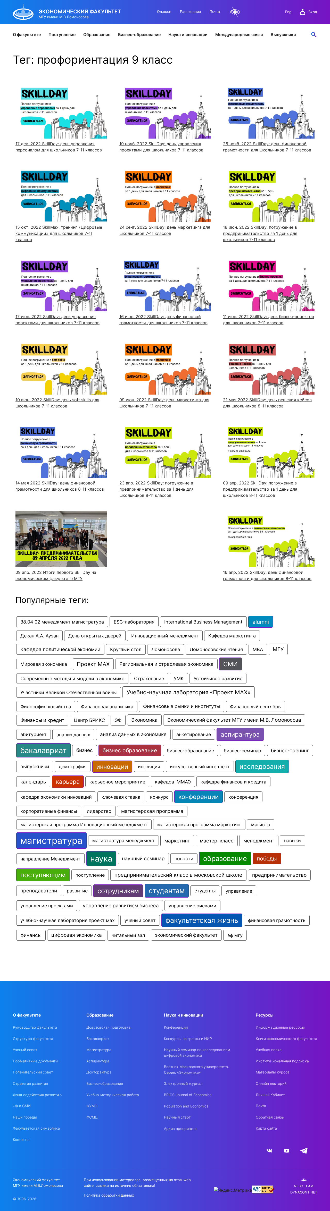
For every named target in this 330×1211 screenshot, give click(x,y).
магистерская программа (152, 811)
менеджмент (258, 841)
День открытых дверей (94, 635)
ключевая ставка (121, 797)
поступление (90, 875)
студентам (167, 890)
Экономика (144, 720)
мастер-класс (217, 841)
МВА (258, 649)
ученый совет (140, 920)
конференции (198, 796)
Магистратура (98, 1049)
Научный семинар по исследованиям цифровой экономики (197, 1052)
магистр (260, 824)
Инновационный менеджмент (165, 635)
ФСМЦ (92, 1117)
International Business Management (203, 622)
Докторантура (99, 1072)
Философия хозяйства (45, 706)
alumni (260, 621)
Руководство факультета (35, 1027)
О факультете (27, 34)
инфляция (149, 766)
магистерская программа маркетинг (199, 824)
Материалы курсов (273, 1072)
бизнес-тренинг (290, 750)
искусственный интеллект (200, 766)
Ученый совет (25, 1049)
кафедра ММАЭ (173, 781)
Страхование (149, 678)
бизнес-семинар (242, 750)
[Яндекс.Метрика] (233, 1190)
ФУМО (91, 1106)
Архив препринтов (180, 1128)
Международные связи (239, 34)
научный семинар (143, 859)
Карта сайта (266, 1128)
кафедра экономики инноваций (56, 797)
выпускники (34, 766)
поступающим (43, 875)
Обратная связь (270, 1117)
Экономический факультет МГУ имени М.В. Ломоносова (234, 720)
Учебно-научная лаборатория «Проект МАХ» (189, 692)
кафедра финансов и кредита (233, 781)
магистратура (51, 840)
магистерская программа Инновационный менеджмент (83, 824)
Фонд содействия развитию (37, 1095)
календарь (33, 781)
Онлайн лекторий (271, 1083)
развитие (77, 890)
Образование (96, 34)
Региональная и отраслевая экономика (166, 664)
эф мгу (235, 935)
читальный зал (128, 935)
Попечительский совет (33, 1072)
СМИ (230, 664)
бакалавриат (43, 750)
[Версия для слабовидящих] (235, 12)
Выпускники (283, 34)
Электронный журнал (183, 1083)
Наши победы (25, 1117)
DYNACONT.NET (303, 1192)
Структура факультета (33, 1038)
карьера (68, 781)
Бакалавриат (97, 1038)
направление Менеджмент (50, 859)
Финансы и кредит (42, 720)
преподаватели (38, 891)
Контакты (21, 1139)
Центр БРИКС (89, 720)
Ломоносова (165, 649)
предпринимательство (279, 875)
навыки (292, 840)
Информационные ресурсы (280, 1027)
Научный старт (177, 1117)
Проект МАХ (93, 664)
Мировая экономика (43, 664)
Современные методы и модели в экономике (72, 678)
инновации (112, 766)
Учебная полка (269, 1049)
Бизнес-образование (139, 34)
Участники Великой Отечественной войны (68, 692)
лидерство (99, 811)
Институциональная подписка (282, 1061)
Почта (215, 11)
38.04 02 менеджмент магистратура (62, 622)
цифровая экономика (76, 935)
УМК (179, 678)
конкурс (159, 797)
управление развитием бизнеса (121, 905)
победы (267, 858)
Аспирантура (97, 1061)
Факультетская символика (36, 1128)
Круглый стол (126, 649)
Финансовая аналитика (107, 706)
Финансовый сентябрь (255, 706)
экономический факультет (186, 935)
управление (239, 891)
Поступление (62, 34)
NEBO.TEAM (304, 1186)
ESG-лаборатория (134, 622)
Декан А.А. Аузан (39, 635)
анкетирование (193, 734)
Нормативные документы (35, 1061)
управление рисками (192, 905)
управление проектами (46, 905)
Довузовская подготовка (108, 1027)
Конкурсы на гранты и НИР (188, 1038)
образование (225, 858)
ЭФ (118, 720)
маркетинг (177, 841)
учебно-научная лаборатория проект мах (67, 920)
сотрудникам (118, 891)
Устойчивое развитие (218, 678)
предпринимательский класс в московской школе (178, 875)
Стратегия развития (30, 1083)
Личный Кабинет (270, 1095)
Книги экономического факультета (286, 1038)
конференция (243, 797)
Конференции (176, 1027)
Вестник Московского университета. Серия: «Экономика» (196, 1069)
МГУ (278, 649)
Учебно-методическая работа (112, 1095)
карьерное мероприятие (117, 781)
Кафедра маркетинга (232, 635)
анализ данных (73, 734)
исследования (262, 766)
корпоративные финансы (48, 811)
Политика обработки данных (109, 1195)
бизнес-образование (190, 750)
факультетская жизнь (202, 920)
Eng (288, 12)
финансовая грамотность (277, 920)
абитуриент (33, 734)
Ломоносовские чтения (216, 649)
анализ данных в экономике (133, 734)
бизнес (84, 750)
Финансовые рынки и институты (181, 706)
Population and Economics (186, 1106)
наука (101, 858)
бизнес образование (130, 750)
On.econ (164, 11)
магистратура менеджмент (123, 840)
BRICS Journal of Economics (187, 1095)
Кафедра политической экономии (60, 649)
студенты (205, 890)
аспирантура (240, 734)
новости (184, 858)
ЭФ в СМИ (22, 1106)
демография (73, 766)
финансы (31, 935)
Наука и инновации (188, 34)
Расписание (190, 11)
